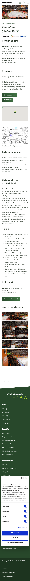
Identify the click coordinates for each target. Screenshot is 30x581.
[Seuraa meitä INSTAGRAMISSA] (15, 397)
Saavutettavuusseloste (8, 572)
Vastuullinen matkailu (8, 454)
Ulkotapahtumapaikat (10, 23)
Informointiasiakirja (7, 576)
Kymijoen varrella (7, 444)
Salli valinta (15, 537)
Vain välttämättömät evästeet (15, 542)
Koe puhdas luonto (7, 437)
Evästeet (4, 568)
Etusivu (3, 23)
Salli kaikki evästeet (15, 532)
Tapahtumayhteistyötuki (9, 548)
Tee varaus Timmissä (10, 299)
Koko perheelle (6, 433)
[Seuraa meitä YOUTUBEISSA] (22, 397)
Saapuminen (5, 412)
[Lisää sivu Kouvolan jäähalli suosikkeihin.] (17, 30)
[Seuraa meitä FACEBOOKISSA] (18, 397)
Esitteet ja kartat (6, 409)
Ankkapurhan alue (7, 472)
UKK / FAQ (5, 416)
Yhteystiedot (5, 423)
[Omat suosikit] (20, 2)
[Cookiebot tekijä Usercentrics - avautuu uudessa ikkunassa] (21, 478)
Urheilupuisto (8, 99)
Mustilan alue (6, 475)
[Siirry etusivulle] (7, 2)
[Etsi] (24, 3)
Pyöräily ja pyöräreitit (8, 447)
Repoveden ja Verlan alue (9, 468)
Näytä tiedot (21, 527)
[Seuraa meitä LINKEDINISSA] (26, 397)
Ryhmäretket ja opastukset (9, 451)
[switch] (26, 511)
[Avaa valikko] (28, 2)
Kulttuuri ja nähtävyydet (8, 440)
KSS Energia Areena (10, 95)
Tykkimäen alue (6, 465)
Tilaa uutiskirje (6, 419)
